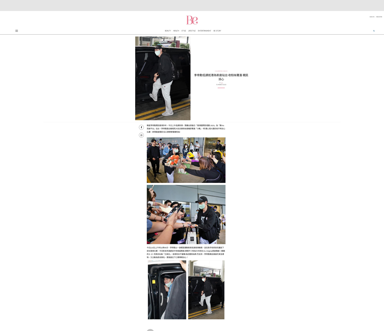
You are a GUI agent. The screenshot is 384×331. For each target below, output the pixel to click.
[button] (374, 30)
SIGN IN (372, 17)
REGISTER (379, 17)
